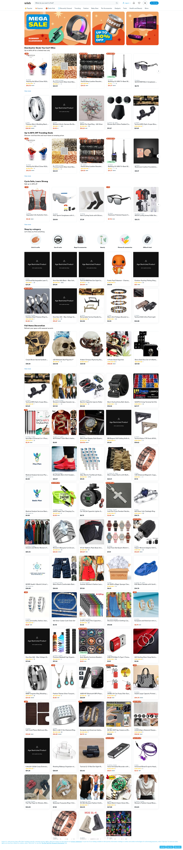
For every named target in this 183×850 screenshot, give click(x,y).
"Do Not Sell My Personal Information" (53, 843)
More (146, 8)
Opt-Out (169, 847)
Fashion (86, 8)
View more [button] (27, 91)
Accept (163, 847)
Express (40, 8)
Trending (78, 8)
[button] (127, 3)
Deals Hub (51, 8)
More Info (177, 847)
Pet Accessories (106, 8)
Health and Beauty (135, 8)
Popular (29, 8)
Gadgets (118, 8)
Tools (125, 8)
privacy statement (76, 841)
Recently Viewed (66, 8)
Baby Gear (94, 8)
